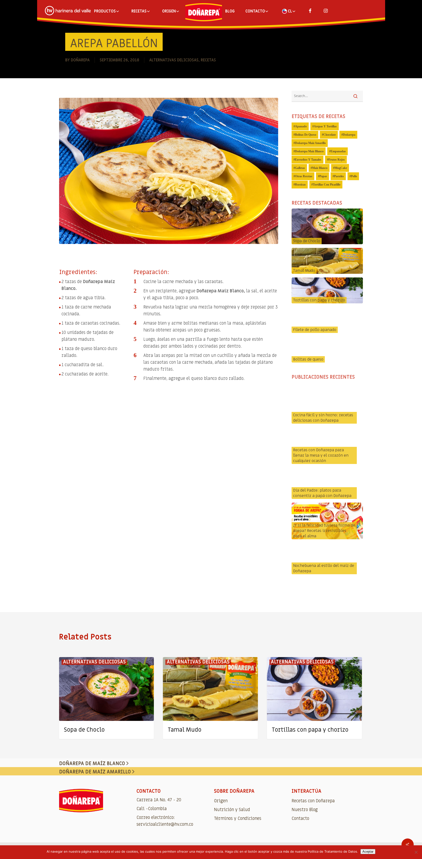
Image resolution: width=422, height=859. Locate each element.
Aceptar (367, 851)
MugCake (341, 168)
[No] (415, 852)
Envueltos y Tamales (308, 159)
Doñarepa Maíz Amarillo (310, 143)
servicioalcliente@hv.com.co (165, 824)
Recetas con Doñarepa (313, 801)
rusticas (300, 184)
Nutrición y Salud (232, 810)
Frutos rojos (336, 159)
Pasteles (339, 176)
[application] (168, 452)
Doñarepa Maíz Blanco (309, 151)
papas (323, 176)
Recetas (208, 60)
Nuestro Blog (305, 810)
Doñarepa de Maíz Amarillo (95, 772)
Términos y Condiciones (237, 818)
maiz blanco (319, 168)
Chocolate (329, 134)
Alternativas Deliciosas (174, 60)
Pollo (354, 176)
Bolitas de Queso (305, 134)
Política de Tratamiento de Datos (332, 851)
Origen (221, 801)
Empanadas (338, 151)
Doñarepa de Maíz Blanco (92, 763)
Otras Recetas (303, 176)
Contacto (300, 818)
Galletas (300, 168)
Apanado (301, 126)
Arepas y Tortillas (325, 126)
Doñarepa (80, 60)
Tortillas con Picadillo (326, 184)
